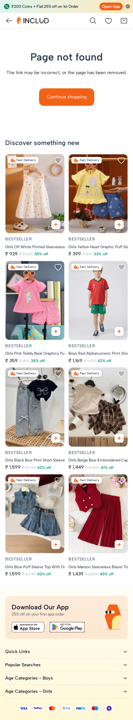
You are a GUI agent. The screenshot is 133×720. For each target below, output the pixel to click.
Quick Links (17, 651)
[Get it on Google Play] (67, 627)
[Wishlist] (108, 21)
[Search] (93, 21)
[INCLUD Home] (33, 20)
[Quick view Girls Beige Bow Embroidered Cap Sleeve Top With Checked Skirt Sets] (119, 438)
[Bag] (124, 21)
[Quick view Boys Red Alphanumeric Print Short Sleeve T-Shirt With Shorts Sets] (119, 331)
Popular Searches (23, 665)
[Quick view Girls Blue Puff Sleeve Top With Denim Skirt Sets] (55, 544)
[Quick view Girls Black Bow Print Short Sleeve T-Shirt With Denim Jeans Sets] (55, 438)
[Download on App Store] (28, 627)
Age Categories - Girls (28, 691)
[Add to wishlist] (58, 160)
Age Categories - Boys (29, 678)
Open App (111, 6)
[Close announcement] (127, 6)
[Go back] (9, 21)
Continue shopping (67, 97)
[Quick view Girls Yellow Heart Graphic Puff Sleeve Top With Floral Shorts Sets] (119, 224)
